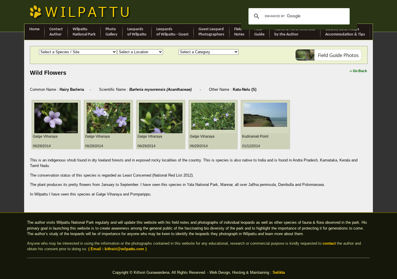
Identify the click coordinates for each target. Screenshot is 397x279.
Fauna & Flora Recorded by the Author (294, 32)
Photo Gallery (111, 32)
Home (34, 29)
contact (329, 243)
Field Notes (239, 32)
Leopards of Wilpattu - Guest (172, 32)
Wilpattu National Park (84, 32)
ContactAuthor (56, 32)
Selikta (279, 272)
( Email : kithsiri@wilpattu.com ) (117, 249)
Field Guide (259, 32)
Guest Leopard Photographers (211, 32)
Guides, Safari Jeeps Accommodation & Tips (345, 32)
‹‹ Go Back (358, 71)
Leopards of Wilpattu (136, 32)
